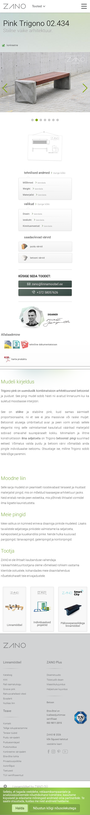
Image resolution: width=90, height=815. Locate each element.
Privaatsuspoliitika (12, 761)
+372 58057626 (47, 292)
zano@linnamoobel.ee (47, 284)
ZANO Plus (54, 662)
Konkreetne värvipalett (14, 752)
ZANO (14, 6)
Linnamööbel (12, 662)
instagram (53, 751)
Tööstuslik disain (55, 679)
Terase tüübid (10, 733)
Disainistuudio (54, 675)
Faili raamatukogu (12, 684)
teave (7, 711)
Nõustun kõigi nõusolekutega (54, 808)
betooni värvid (37, 258)
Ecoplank (7, 698)
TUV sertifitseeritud (13, 775)
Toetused (8, 770)
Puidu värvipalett (11, 737)
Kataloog (7, 675)
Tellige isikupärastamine (15, 728)
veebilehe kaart (54, 744)
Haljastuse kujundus (57, 689)
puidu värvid (36, 246)
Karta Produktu (19, 359)
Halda (19, 808)
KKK (5, 679)
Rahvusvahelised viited (14, 693)
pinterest (58, 751)
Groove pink (9, 689)
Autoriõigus (9, 766)
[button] (5, 88)
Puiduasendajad (11, 742)
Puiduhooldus (10, 747)
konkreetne (12, 45)
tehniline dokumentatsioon (43, 344)
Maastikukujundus (56, 684)
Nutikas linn (9, 703)
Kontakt (7, 723)
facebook (48, 751)
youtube (65, 751)
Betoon (50, 702)
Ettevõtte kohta (11, 756)
